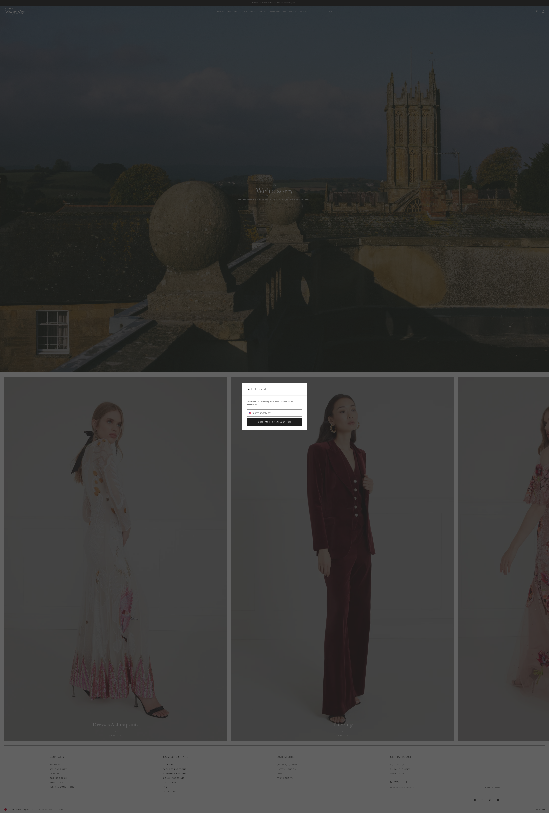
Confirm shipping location (274, 422)
